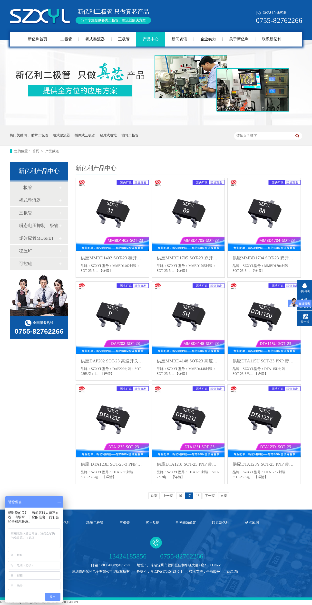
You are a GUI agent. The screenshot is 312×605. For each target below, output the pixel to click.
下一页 (210, 496)
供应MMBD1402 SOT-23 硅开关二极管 (112, 257)
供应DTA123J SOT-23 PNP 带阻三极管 (188, 464)
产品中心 (150, 39)
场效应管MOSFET (36, 238)
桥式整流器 (95, 39)
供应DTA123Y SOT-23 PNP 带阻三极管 (264, 464)
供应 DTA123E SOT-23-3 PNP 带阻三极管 (112, 464)
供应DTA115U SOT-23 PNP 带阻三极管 (264, 361)
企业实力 (208, 39)
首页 (36, 151)
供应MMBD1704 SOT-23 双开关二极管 (264, 257)
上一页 (168, 496)
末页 (223, 496)
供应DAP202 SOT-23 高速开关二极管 (112, 361)
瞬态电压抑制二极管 (38, 225)
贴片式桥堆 (108, 135)
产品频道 (52, 151)
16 (180, 496)
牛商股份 (213, 571)
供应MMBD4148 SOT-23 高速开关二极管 (188, 361)
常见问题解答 (186, 523)
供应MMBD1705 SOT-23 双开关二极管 (188, 257)
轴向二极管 (129, 135)
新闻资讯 (179, 39)
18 (197, 496)
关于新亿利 (239, 39)
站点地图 (252, 523)
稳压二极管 (94, 523)
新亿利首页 (37, 39)
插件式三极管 (85, 135)
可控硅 (25, 263)
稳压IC (25, 250)
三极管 (124, 39)
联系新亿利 (271, 39)
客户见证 (152, 523)
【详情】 (106, 271)
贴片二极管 (39, 135)
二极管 (66, 39)
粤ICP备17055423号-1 (166, 571)
